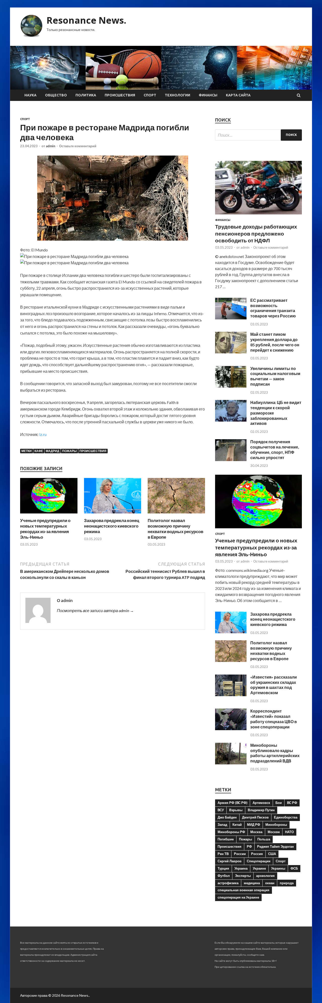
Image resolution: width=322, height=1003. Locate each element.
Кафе (38, 451)
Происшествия (120, 95)
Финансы (208, 95)
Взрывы (236, 810)
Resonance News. (86, 20)
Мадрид (52, 451)
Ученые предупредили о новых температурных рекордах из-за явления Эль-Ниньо (45, 529)
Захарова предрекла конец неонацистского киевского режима (111, 526)
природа (287, 883)
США (272, 854)
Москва (256, 832)
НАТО (289, 832)
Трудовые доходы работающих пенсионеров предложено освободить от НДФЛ (256, 233)
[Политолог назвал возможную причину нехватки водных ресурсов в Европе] (176, 514)
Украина (241, 868)
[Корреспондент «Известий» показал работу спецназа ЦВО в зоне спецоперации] (231, 728)
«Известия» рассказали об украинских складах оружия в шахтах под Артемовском (273, 685)
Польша (263, 839)
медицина (252, 883)
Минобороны (276, 825)
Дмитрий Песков (255, 817)
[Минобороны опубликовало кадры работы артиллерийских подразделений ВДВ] (231, 762)
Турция (223, 868)
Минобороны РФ (231, 832)
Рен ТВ (223, 854)
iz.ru (43, 434)
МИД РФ (253, 825)
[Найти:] (258, 135)
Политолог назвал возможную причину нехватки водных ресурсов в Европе (175, 529)
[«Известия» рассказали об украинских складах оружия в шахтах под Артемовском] (231, 694)
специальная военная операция (243, 890)
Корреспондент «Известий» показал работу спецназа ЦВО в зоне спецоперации (273, 719)
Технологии (177, 95)
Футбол (224, 876)
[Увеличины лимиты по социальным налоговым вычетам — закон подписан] (231, 386)
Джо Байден (227, 817)
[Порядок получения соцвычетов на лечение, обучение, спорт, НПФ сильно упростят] (231, 459)
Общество (56, 95)
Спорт (150, 95)
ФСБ (294, 868)
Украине (259, 868)
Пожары (69, 451)
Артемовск (261, 803)
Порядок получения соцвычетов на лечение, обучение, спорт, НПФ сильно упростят (274, 449)
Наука (30, 95)
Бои (278, 803)
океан (269, 883)
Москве (274, 832)
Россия (257, 854)
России (240, 854)
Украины (278, 868)
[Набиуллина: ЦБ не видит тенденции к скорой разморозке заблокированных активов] (231, 420)
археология (265, 876)
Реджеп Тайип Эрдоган (275, 846)
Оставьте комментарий (77, 146)
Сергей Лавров (230, 861)
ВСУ (221, 810)
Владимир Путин (261, 810)
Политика (85, 95)
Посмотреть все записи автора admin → (95, 610)
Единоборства (285, 817)
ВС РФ (292, 803)
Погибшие (226, 839)
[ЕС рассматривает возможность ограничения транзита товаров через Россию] (231, 317)
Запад (222, 825)
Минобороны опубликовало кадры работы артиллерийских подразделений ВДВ (275, 753)
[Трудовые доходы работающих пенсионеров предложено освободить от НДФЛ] (258, 215)
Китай (237, 825)
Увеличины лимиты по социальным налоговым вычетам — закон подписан (275, 376)
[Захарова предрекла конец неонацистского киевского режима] (112, 514)
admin (50, 146)
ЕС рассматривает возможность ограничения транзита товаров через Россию (273, 308)
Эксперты (243, 876)
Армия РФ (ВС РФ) (232, 803)
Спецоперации (258, 861)
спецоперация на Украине (238, 897)
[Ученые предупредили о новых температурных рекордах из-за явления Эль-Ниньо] (48, 514)
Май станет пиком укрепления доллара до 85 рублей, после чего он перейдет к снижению (274, 342)
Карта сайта (238, 95)
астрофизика (228, 883)
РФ (249, 846)
